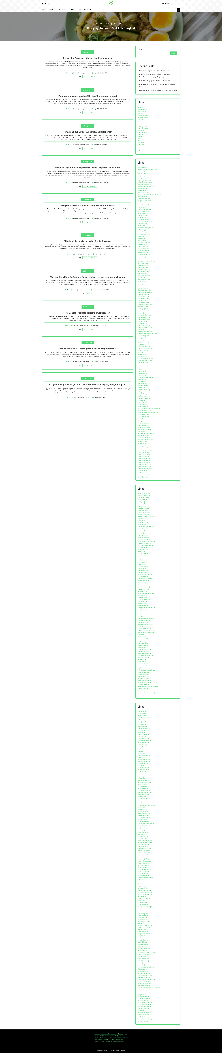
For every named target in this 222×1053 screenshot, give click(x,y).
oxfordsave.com (143, 246)
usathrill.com (142, 956)
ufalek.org (141, 329)
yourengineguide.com (144, 963)
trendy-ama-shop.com (145, 925)
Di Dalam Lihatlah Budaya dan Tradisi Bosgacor (87, 241)
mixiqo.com (141, 400)
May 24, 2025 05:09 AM (100, 397)
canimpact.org (142, 662)
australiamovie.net (143, 498)
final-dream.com (143, 913)
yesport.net (141, 236)
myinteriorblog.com (144, 938)
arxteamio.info (142, 373)
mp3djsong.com (143, 502)
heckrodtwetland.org (144, 628)
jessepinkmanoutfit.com (145, 221)
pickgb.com (141, 344)
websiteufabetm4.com (145, 869)
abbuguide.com (142, 778)
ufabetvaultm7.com (144, 859)
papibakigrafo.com (144, 657)
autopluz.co (141, 520)
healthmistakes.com (144, 346)
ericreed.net (141, 635)
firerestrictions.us (143, 597)
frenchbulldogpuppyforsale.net (148, 682)
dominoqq (141, 145)
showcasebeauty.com (144, 539)
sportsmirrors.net (143, 298)
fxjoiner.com (141, 994)
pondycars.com (142, 946)
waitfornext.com (143, 905)
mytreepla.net (142, 838)
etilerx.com (141, 880)
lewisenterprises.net (144, 759)
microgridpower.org (144, 398)
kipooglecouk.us (143, 647)
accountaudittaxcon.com (145, 377)
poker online (142, 111)
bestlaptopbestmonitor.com (146, 618)
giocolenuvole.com (143, 767)
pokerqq (140, 113)
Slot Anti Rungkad (75, 10)
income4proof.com (144, 743)
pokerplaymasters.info (145, 182)
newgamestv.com (143, 294)
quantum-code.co (143, 909)
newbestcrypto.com (144, 244)
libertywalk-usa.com (144, 495)
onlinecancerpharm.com (145, 327)
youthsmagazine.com (144, 271)
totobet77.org (142, 444)
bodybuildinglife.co (144, 336)
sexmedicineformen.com (145, 419)
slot (85, 77)
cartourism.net (142, 666)
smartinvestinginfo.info (145, 890)
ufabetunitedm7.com (144, 460)
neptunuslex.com (143, 506)
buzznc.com (141, 992)
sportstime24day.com (144, 286)
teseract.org (141, 923)
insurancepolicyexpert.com (146, 541)
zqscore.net (141, 365)
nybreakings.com (143, 965)
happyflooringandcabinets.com (147, 334)
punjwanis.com (142, 167)
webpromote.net (143, 610)
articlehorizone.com (144, 817)
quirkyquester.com (143, 417)
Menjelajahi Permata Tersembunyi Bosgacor (87, 312)
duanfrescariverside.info (145, 878)
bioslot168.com (143, 1017)
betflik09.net (142, 749)
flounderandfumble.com (145, 884)
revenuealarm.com (144, 1008)
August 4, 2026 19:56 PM (101, 218)
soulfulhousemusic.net (145, 429)
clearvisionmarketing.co (145, 907)
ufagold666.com (143, 936)
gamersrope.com (143, 207)
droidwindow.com (143, 932)
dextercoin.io (142, 691)
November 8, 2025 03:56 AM (100, 325)
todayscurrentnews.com (145, 439)
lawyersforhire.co (143, 263)
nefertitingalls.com (144, 738)
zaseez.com (141, 732)
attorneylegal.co (143, 309)
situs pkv (140, 107)
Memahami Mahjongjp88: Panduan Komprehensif (154, 81)
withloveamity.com (143, 772)
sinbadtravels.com (143, 213)
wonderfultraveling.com (145, 587)
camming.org (142, 724)
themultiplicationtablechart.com (148, 686)
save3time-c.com (143, 522)
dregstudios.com (143, 576)
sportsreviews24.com (144, 317)
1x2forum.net (142, 713)
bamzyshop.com (143, 944)
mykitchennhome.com (144, 649)
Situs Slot (52, 10)
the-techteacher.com (144, 977)
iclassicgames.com (143, 248)
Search (140, 49)
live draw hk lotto (143, 126)
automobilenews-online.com (146, 979)
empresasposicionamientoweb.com (149, 988)
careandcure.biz (143, 385)
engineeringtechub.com (145, 304)
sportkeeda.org (142, 381)
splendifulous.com (143, 846)
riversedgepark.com (144, 730)
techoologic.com (143, 950)
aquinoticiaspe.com (144, 259)
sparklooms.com (143, 431)
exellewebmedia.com (144, 209)
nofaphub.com (142, 736)
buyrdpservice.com (144, 234)
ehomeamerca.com (144, 786)
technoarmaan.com (144, 986)
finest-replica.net (143, 915)
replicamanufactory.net (145, 842)
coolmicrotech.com (144, 973)
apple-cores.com (143, 668)
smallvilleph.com (143, 570)
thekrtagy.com (142, 969)
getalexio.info (142, 375)
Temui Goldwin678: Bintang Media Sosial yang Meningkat (88, 348)
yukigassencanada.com (145, 815)
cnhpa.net (141, 352)
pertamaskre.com (143, 192)
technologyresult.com (144, 780)
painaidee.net (142, 273)
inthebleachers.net (144, 676)
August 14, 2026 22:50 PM (101, 109)
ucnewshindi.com (143, 203)
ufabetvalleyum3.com (145, 469)
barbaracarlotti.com (144, 672)
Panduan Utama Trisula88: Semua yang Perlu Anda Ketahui (158, 91)
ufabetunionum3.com (144, 855)
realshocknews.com (144, 342)
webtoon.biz (141, 277)
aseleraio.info (142, 367)
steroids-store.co (143, 612)
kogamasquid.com (143, 684)
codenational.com (143, 1000)
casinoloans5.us (143, 643)
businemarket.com (143, 265)
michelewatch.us (143, 510)
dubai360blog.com (144, 319)
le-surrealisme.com (144, 537)
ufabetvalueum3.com (144, 857)
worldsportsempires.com (145, 358)
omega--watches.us (144, 512)
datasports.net (142, 300)
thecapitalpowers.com (145, 435)
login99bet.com (143, 716)
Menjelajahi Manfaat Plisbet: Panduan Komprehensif (87, 205)
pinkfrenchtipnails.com (145, 292)
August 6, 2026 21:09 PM (101, 182)
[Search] (163, 4)
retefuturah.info (143, 888)
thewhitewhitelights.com (145, 624)
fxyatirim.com (142, 776)
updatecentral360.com (145, 361)
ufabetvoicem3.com (144, 863)
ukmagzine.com (143, 215)
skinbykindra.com (143, 996)
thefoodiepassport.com (145, 653)
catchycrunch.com (143, 734)
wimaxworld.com (143, 591)
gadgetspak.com (143, 828)
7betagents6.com (143, 821)
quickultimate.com (143, 415)
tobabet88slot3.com (144, 437)
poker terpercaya (118, 1041)
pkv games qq (142, 109)
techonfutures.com (144, 948)
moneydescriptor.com (144, 269)
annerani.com (142, 556)
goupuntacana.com (144, 728)
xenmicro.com (142, 753)
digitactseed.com (143, 801)
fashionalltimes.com (144, 981)
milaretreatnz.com (143, 566)
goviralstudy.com (143, 664)
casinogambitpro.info (144, 180)
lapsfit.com (141, 834)
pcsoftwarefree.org (144, 761)
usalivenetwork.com (144, 199)
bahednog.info (142, 188)
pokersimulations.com (145, 840)
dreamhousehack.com (145, 975)
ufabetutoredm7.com (144, 466)
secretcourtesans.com (145, 718)
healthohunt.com (143, 886)
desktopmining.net (143, 674)
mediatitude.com (143, 529)
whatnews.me (142, 911)
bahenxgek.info (142, 190)
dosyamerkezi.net (143, 535)
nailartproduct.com (144, 799)
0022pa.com (142, 560)
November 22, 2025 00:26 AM (101, 290)
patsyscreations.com (144, 740)
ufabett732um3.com (144, 898)
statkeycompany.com (144, 543)
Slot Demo (62, 10)
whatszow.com (142, 784)
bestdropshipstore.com (145, 792)
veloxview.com (142, 471)
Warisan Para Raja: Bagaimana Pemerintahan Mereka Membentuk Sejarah (87, 277)
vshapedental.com (143, 959)
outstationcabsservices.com (146, 967)
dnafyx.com (141, 765)
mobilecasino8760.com (145, 639)
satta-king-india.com (144, 813)
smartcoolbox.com (143, 425)
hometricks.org (142, 394)
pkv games (103, 1036)
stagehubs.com (142, 711)
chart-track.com (143, 585)
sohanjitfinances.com (144, 427)
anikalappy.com (143, 873)
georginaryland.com (144, 620)
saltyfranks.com (143, 554)
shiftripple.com (142, 421)
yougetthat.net (142, 240)
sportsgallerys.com (144, 296)
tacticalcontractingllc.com (146, 433)
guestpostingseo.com (144, 178)
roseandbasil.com (143, 622)
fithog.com (141, 616)
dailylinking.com (143, 763)
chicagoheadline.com (144, 722)
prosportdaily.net (143, 919)
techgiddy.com (142, 196)
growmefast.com (143, 323)
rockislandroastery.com (145, 1004)
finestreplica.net (143, 882)
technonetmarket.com (145, 894)
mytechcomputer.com (144, 1015)
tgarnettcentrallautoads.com (147, 516)
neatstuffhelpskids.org (145, 579)
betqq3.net (141, 641)
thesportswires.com (144, 280)
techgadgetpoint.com (144, 313)
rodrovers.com (142, 809)
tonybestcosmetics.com (145, 990)
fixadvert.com (142, 518)
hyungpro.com (142, 282)
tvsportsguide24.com (144, 315)
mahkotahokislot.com (144, 325)
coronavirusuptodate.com (146, 824)
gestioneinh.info (143, 917)
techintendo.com (143, 788)
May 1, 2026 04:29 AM (101, 254)
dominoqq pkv (105, 1034)
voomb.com (141, 311)
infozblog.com (142, 603)
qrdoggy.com (142, 338)
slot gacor (92, 77)
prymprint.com (142, 379)
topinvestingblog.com (144, 547)
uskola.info (141, 900)
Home (43, 10)
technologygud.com (144, 340)
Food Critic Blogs (114, 1051)
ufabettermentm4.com (145, 450)
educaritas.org (142, 745)
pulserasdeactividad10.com (146, 670)
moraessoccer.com (144, 581)
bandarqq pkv (107, 1039)
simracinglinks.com (144, 533)
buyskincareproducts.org (145, 680)
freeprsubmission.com (145, 934)
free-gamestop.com (144, 211)
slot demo (141, 122)
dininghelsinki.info (143, 875)
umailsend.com (142, 223)
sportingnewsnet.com (144, 284)
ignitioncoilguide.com (144, 1013)
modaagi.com (142, 568)
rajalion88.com (142, 726)
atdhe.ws (140, 626)
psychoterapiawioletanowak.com (148, 412)
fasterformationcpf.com (145, 228)
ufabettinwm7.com (144, 454)
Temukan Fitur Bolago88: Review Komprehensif (87, 131)
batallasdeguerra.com (145, 574)
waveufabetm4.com (144, 865)
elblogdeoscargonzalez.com (146, 608)
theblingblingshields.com (145, 290)
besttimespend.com (144, 383)
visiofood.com (142, 929)
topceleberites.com (144, 851)
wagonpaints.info (143, 902)
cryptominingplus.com (145, 257)
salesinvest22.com (144, 921)
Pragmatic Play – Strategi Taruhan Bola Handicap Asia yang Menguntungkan (87, 384)
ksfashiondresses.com (145, 348)
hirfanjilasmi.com (143, 392)
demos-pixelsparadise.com (146, 527)
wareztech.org (142, 217)
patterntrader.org (143, 350)
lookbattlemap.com (144, 232)
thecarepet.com (143, 174)
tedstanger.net (142, 896)
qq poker (102, 1041)
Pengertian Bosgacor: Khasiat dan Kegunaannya (87, 58)
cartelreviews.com (143, 794)
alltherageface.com (144, 998)
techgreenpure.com (144, 790)
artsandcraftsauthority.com (146, 1019)
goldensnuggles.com (144, 230)
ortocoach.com (142, 404)
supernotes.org (142, 356)
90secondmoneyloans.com (146, 805)
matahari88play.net (144, 267)
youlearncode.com (143, 774)
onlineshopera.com (144, 755)
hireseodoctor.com (143, 832)
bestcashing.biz (142, 595)
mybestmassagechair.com (146, 632)
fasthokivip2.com (143, 253)
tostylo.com (141, 238)
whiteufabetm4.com (144, 871)
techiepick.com (142, 942)
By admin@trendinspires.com (81, 73)
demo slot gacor (143, 132)
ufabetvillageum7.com (145, 861)
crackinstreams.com (144, 826)
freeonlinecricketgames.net (146, 593)
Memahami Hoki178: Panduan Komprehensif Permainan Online (157, 86)
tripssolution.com (143, 811)
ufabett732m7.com (144, 927)
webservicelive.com (144, 1021)
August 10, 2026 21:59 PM (101, 144)
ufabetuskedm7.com (144, 462)
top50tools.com (143, 549)
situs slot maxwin (143, 118)
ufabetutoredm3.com (144, 464)
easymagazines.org (144, 390)
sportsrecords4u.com (144, 848)
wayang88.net (142, 867)
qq (138, 147)
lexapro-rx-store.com (144, 678)
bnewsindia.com (143, 940)
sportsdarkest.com (144, 275)
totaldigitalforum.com (144, 983)
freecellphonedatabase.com (147, 205)
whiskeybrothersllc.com (145, 475)
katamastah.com (143, 363)
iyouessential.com (143, 770)
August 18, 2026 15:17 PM (101, 73)
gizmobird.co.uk (142, 500)
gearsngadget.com (143, 830)
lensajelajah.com (143, 747)
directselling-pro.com (144, 1006)
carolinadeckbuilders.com (146, 545)
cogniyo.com (141, 388)
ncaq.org (140, 751)
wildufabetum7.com (144, 477)
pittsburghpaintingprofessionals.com (149, 408)
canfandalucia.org (143, 961)
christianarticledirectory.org (146, 693)
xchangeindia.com (143, 971)
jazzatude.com (142, 558)
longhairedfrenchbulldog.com (147, 261)
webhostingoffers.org (144, 782)
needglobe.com (142, 402)
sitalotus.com (142, 354)
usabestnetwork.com (144, 219)
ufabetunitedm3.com (144, 458)
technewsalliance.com (145, 892)
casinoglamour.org (143, 689)
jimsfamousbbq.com (144, 493)
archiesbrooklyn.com (144, 599)
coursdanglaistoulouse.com (146, 504)
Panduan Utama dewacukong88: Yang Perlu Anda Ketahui (87, 96)
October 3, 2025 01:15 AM (101, 361)
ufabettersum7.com (144, 452)
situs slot (87, 10)
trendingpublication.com (145, 446)
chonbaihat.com (143, 605)
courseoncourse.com (144, 184)
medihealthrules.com (144, 954)
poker (139, 138)
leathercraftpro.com (144, 396)
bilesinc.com (141, 564)
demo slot (141, 120)
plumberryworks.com (144, 410)
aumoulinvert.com (143, 651)
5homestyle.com (143, 695)
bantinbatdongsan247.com (146, 186)
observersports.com (144, 255)
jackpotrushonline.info (145, 201)
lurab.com (141, 1010)
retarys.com (141, 226)
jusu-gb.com (141, 172)
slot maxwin (103, 1038)
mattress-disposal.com (145, 331)
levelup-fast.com (143, 836)
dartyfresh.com (142, 757)
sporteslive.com (143, 288)
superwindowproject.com (145, 655)
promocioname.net (144, 589)
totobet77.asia (142, 442)
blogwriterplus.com (144, 176)
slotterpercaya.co (143, 423)
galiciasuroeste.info (144, 572)
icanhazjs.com (142, 659)
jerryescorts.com (143, 307)
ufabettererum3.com (144, 448)
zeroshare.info (142, 562)
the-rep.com (141, 552)
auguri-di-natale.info (144, 508)
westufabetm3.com (144, 473)
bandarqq (141, 149)
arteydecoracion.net (144, 614)
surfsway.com (142, 797)
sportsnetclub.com (144, 242)
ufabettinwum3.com (144, 456)
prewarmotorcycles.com (145, 531)
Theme (123, 1051)
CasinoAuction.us (143, 645)
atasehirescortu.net (144, 302)
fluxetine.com (142, 637)
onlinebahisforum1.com (145, 720)
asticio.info (141, 369)
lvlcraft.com (141, 803)
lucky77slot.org (143, 321)
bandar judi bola (143, 115)
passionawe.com (143, 406)
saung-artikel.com (143, 250)
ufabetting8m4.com (144, 853)
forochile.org (142, 583)
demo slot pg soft (143, 128)
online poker (142, 151)
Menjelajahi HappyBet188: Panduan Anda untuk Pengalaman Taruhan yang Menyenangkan (154, 76)
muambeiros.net (143, 601)
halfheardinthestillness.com (146, 630)
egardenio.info (142, 371)
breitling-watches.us (144, 514)
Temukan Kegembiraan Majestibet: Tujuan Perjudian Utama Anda (87, 167)
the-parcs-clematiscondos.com (147, 169)
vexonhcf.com (142, 525)
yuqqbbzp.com (142, 819)
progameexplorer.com (145, 1002)
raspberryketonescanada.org (147, 952)
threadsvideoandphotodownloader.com (150, 194)
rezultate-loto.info (143, 844)
